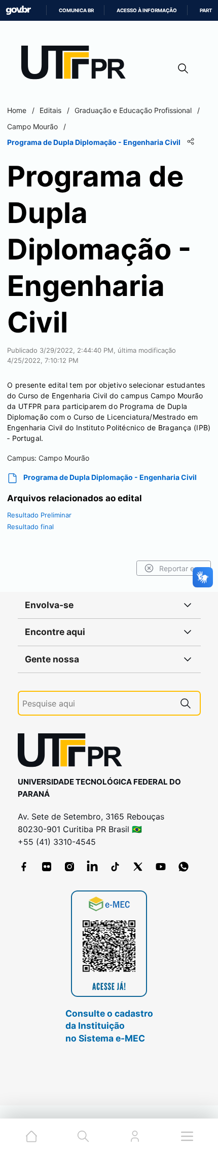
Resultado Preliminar (39, 515)
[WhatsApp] (183, 867)
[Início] (77, 65)
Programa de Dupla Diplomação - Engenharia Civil (110, 477)
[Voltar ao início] (73, 752)
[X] (138, 867)
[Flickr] (47, 867)
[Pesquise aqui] (185, 703)
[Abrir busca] (183, 68)
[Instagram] (69, 867)
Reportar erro (181, 568)
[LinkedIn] (92, 867)
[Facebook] (24, 867)
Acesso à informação (147, 10)
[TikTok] (115, 867)
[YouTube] (161, 867)
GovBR (18, 10)
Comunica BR (76, 10)
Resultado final (30, 527)
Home (16, 110)
